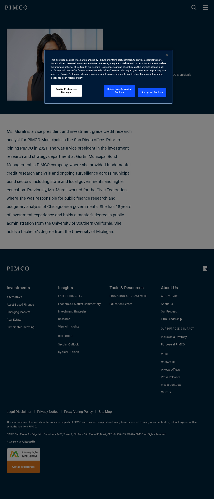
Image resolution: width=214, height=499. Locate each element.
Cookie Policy (75, 77)
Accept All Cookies (152, 92)
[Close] (166, 54)
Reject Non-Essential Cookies (119, 91)
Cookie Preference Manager (66, 91)
